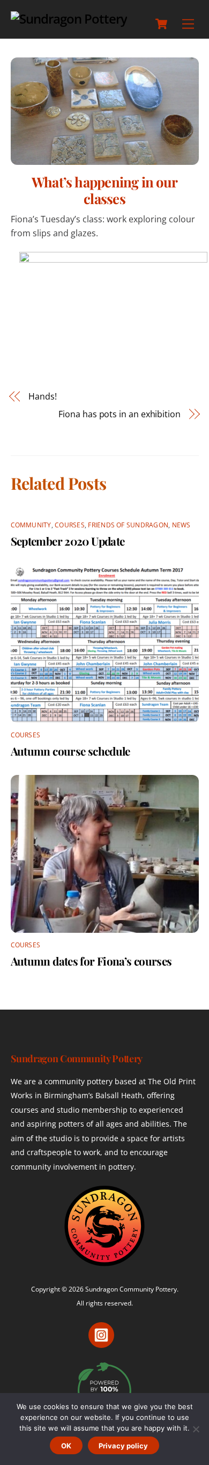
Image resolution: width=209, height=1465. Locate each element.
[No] (195, 1429)
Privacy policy (123, 1445)
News (181, 525)
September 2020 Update (68, 540)
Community (31, 525)
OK (66, 1445)
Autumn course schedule (70, 750)
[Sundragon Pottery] (69, 18)
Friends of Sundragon (128, 525)
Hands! (42, 396)
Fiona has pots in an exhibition (119, 414)
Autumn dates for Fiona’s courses (91, 960)
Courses (70, 525)
